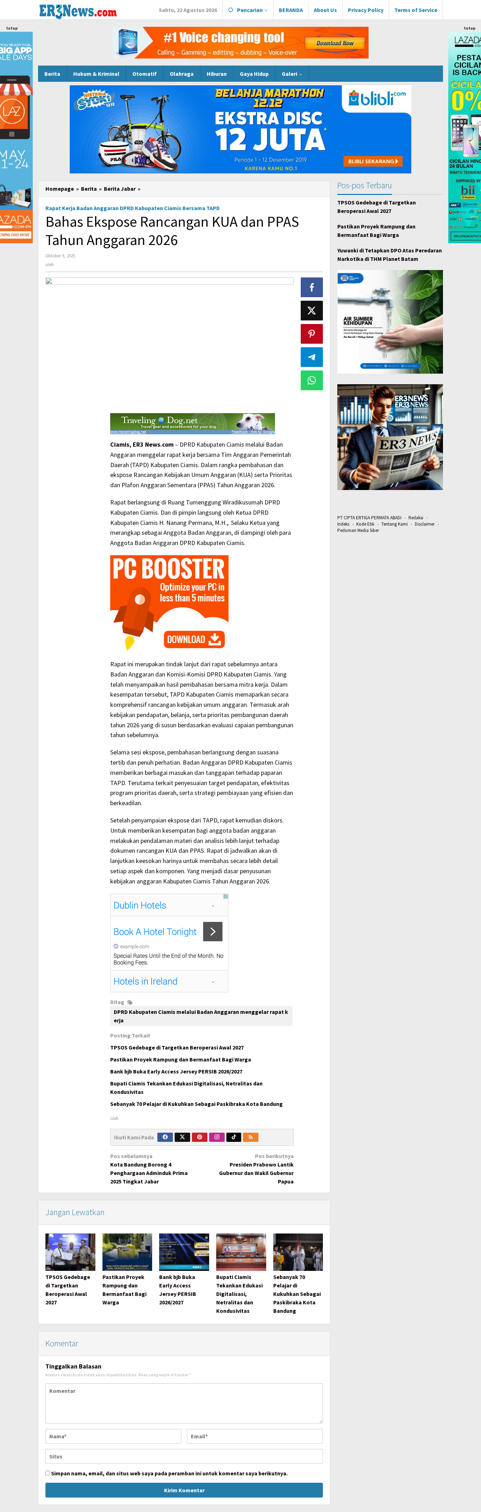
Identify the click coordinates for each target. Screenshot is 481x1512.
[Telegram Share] (312, 357)
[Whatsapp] (312, 380)
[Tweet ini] (312, 310)
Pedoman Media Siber (358, 530)
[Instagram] (217, 1137)
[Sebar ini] (312, 287)
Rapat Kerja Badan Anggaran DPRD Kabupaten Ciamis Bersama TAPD (132, 208)
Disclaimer (425, 524)
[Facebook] (165, 1137)
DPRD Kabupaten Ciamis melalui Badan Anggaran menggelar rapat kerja (201, 1016)
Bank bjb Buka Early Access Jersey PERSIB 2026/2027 (176, 1071)
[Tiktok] (233, 1137)
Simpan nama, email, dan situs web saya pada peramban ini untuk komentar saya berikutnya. (169, 1473)
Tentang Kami (394, 524)
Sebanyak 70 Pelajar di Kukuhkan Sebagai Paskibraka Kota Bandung (196, 1103)
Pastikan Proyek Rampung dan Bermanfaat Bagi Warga (180, 1059)
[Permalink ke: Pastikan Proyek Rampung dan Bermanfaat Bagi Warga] (127, 1252)
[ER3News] (77, 10)
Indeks (343, 524)
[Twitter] (182, 1137)
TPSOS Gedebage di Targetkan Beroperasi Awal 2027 (177, 1047)
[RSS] (250, 1137)
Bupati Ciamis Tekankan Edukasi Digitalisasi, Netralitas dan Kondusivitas (239, 1293)
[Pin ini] (312, 334)
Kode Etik (365, 524)
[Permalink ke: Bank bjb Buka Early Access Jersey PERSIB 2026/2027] (184, 1252)
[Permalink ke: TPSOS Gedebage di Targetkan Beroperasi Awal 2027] (70, 1252)
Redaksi (415, 518)
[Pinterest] (199, 1137)
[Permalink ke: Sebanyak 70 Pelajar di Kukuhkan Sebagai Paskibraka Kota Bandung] (298, 1252)
